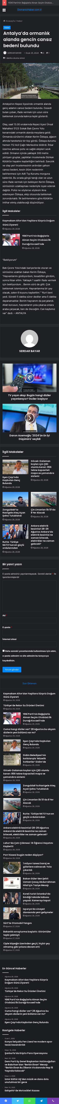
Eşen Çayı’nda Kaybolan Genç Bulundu (11, 480)
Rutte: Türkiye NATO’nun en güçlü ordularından (13, 545)
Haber (19, 21)
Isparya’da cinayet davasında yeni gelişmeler (38, 910)
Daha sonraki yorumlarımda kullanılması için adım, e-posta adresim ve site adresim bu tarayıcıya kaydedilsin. (29, 656)
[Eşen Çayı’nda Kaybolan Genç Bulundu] (15, 467)
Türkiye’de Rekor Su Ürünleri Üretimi (23, 705)
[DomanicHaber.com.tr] (29, 9)
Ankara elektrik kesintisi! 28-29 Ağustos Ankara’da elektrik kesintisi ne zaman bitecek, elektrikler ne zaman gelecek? (42, 534)
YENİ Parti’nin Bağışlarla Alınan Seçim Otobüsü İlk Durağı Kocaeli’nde (36, 240)
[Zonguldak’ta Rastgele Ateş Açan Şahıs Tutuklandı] (15, 499)
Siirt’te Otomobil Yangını (17, 923)
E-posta (7, 627)
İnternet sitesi (10, 639)
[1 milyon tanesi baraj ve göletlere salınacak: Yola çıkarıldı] (12, 868)
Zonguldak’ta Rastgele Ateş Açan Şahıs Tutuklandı (14, 512)
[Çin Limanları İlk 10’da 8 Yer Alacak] (44, 499)
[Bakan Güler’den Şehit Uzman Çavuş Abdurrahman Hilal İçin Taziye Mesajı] (12, 883)
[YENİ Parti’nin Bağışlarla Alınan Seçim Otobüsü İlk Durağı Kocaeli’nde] (11, 240)
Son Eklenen (29, 683)
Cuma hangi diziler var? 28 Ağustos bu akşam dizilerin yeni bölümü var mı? (29, 731)
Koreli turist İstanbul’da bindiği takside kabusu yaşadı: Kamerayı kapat (37, 897)
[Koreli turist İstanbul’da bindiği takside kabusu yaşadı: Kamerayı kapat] (12, 898)
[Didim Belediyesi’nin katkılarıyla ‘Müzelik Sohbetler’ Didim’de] (12, 759)
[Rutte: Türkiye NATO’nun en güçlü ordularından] (15, 531)
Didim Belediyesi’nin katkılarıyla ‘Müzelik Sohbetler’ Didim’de (34, 758)
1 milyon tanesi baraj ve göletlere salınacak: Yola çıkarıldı (37, 867)
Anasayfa (10, 21)
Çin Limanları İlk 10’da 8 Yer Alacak (43, 511)
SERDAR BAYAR (14, 53)
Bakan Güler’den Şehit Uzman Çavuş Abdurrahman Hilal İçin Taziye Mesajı (39, 882)
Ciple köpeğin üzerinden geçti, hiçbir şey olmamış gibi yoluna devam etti (26, 945)
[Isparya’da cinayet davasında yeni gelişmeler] (12, 913)
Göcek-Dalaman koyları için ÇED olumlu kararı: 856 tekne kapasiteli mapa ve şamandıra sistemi (42, 468)
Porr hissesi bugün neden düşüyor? (23, 854)
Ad (5, 615)
